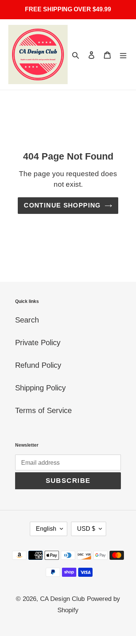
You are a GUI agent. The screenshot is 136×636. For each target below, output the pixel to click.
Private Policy (37, 342)
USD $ (86, 528)
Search (27, 320)
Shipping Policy (40, 388)
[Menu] (123, 54)
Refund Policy (38, 365)
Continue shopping (62, 205)
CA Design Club (62, 598)
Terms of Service (43, 410)
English (46, 528)
